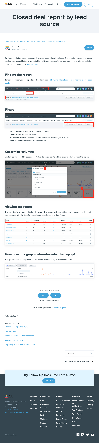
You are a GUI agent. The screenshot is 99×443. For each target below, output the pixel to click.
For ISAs (59, 411)
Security (90, 401)
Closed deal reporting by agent (18, 327)
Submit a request (73, 4)
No (56, 295)
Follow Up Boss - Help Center (15, 41)
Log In (89, 4)
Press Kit (33, 408)
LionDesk (76, 425)
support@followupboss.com (16, 412)
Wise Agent (77, 414)
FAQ (42, 415)
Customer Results (44, 406)
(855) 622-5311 (11, 410)
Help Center (20, 4)
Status (43, 423)
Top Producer (78, 410)
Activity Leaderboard (14, 340)
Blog (42, 401)
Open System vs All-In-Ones (78, 403)
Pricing (59, 427)
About (32, 401)
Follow (89, 48)
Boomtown (76, 418)
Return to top (11, 316)
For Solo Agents (63, 401)
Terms (89, 408)
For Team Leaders (60, 406)
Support (43, 427)
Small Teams (61, 423)
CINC (74, 422)
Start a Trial (49, 381)
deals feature (33, 64)
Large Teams (61, 419)
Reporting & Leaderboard (36, 41)
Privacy (90, 404)
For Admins (61, 415)
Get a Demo (45, 411)
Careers (33, 404)
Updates (43, 419)
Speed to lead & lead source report (19, 336)
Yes (43, 295)
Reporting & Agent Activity (56, 41)
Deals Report (10, 331)
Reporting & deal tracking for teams (20, 345)
